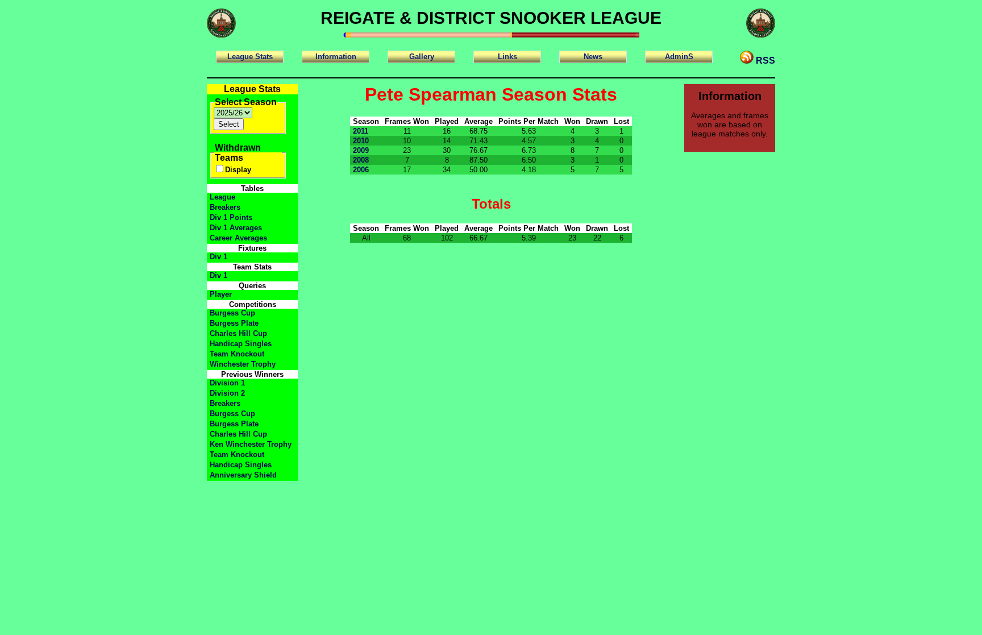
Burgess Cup (232, 313)
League (222, 197)
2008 (361, 160)
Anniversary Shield (243, 475)
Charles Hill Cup (238, 333)
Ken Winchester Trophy (251, 444)
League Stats (250, 56)
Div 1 (218, 256)
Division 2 (227, 393)
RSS (764, 60)
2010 (361, 140)
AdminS (679, 56)
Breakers (225, 207)
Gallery (421, 56)
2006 (361, 169)
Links (507, 56)
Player (221, 294)
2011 (360, 131)
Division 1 (227, 383)
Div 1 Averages (236, 227)
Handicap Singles (241, 343)
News (593, 56)
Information (335, 56)
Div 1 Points (231, 217)
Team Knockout (237, 354)
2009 (361, 150)
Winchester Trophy (243, 364)
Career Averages (238, 238)
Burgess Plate (234, 323)
